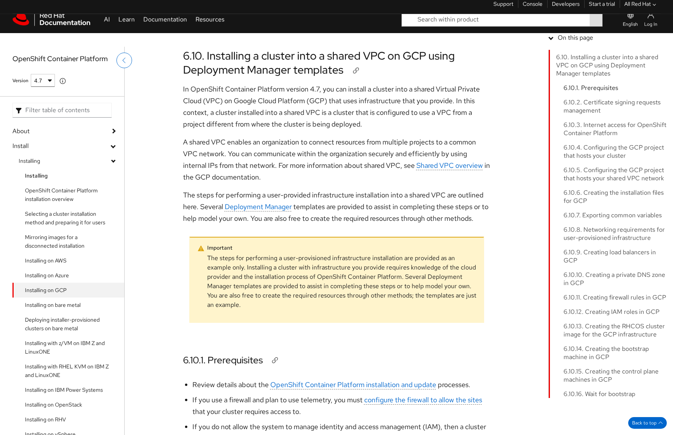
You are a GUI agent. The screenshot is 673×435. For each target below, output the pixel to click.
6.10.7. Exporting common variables (613, 270)
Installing (29, 160)
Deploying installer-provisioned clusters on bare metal (62, 324)
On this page (575, 93)
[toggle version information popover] (62, 81)
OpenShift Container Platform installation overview (61, 195)
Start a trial (602, 9)
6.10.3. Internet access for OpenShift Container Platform (615, 184)
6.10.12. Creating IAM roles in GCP (611, 367)
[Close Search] (611, 33)
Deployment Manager (258, 206)
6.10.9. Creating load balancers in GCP (610, 311)
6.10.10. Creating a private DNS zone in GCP (614, 334)
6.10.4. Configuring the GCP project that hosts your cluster (614, 207)
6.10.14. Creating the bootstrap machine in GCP (606, 408)
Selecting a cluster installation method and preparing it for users (65, 218)
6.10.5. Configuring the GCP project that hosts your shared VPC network (614, 229)
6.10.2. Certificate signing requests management (612, 161)
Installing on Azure (47, 275)
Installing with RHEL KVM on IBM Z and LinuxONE (67, 371)
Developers (566, 9)
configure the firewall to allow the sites (423, 399)
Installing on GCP (46, 290)
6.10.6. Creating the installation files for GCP (614, 252)
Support (503, 9)
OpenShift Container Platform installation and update (353, 384)
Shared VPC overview (449, 165)
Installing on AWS (46, 260)
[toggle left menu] (124, 77)
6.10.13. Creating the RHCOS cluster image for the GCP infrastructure (614, 385)
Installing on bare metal (53, 304)
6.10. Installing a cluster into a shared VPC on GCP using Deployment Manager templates (319, 62)
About (21, 131)
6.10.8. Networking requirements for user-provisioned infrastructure (614, 289)
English (630, 38)
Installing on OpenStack (53, 404)
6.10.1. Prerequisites (223, 360)
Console (533, 9)
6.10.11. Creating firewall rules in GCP (615, 353)
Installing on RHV (45, 419)
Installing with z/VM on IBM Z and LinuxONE (65, 347)
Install (20, 146)
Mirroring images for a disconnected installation (55, 241)
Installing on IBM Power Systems (64, 389)
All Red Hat (637, 9)
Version (20, 80)
